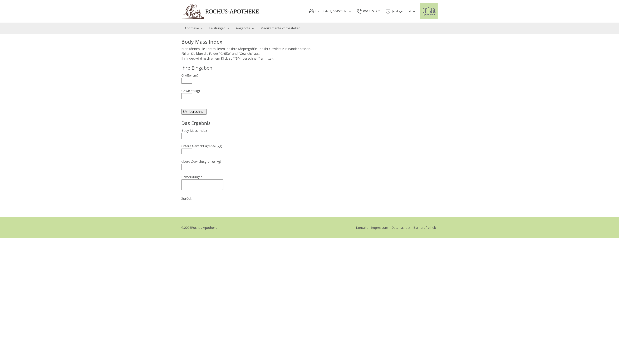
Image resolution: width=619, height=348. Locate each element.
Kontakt (362, 227)
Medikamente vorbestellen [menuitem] (280, 28)
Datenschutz (400, 227)
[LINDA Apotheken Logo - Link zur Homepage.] (429, 11)
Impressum (379, 227)
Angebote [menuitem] (243, 28)
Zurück (186, 198)
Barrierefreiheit (424, 227)
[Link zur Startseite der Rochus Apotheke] (220, 11)
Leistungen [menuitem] (217, 28)
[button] (400, 11)
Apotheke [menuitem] (192, 28)
